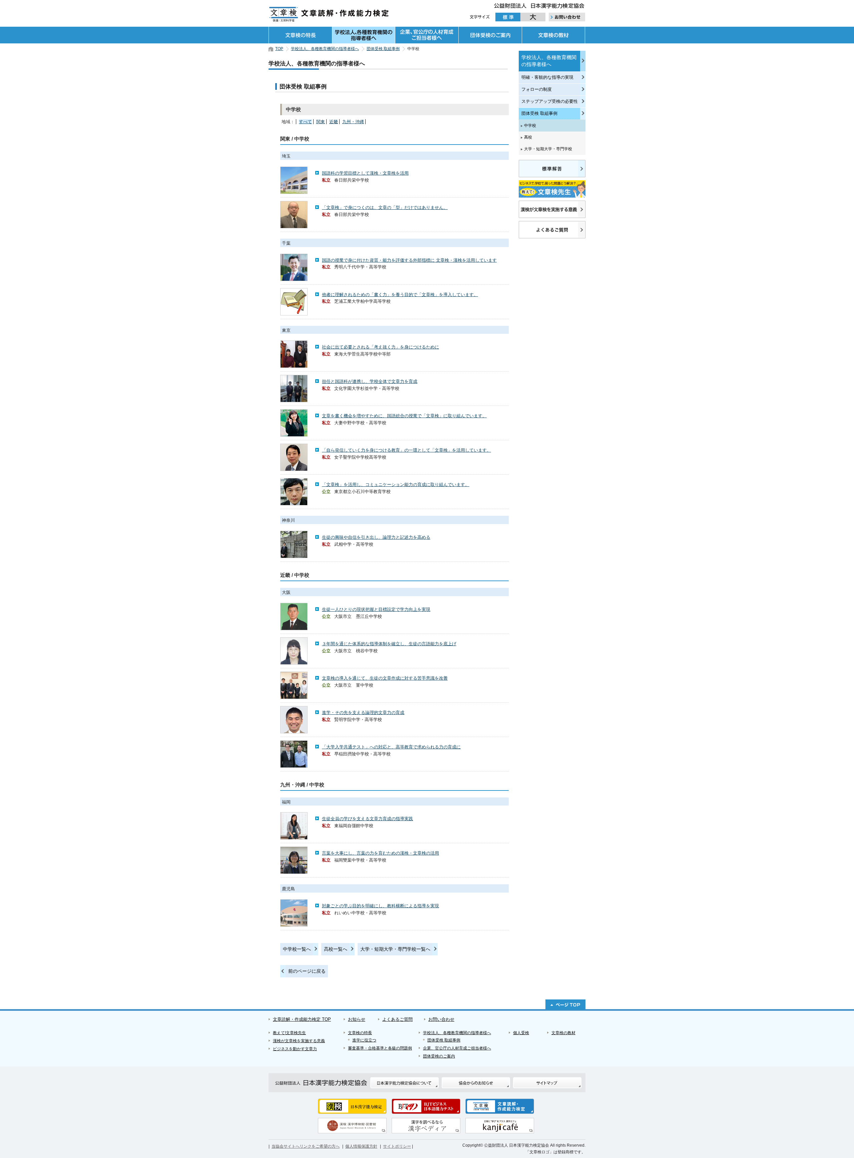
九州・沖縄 (353, 121)
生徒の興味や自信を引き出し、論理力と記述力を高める (376, 537)
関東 (320, 121)
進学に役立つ (364, 1040)
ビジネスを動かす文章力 (295, 1049)
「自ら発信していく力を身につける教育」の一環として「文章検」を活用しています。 (406, 450)
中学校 (530, 125)
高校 (528, 137)
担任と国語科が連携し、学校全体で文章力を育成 (369, 381)
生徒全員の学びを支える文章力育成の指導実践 (367, 818)
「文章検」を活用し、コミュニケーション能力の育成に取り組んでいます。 (395, 484)
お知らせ (356, 1019)
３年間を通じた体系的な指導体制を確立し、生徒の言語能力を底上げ (389, 643)
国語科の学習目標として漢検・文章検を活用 (365, 173)
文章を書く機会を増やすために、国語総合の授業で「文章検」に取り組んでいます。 (404, 415)
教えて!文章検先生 (289, 1032)
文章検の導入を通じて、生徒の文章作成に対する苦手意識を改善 (385, 678)
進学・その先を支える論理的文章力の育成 (363, 712)
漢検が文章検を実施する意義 (299, 1040)
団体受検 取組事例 (383, 48)
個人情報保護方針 (361, 1146)
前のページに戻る (307, 971)
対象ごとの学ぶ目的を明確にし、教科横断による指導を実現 (380, 905)
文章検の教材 (553, 35)
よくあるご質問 (397, 1019)
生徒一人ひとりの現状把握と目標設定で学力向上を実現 (376, 609)
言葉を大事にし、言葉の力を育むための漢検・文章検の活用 (380, 853)
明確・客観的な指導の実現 (547, 77)
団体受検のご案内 (490, 35)
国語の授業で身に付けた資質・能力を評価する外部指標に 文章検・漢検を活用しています (409, 260)
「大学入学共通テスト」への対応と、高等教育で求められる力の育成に (391, 746)
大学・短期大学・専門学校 (548, 149)
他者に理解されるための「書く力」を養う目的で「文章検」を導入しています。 (400, 294)
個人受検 (521, 1032)
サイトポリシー (397, 1146)
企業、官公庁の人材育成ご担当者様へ (426, 35)
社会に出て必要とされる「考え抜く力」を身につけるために (380, 347)
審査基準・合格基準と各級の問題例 (380, 1048)
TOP (279, 48)
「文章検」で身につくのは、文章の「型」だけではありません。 (385, 207)
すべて (305, 121)
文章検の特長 (300, 35)
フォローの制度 (536, 89)
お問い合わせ (441, 1019)
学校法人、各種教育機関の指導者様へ (363, 35)
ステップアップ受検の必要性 (549, 101)
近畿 (333, 121)
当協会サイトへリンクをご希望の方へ (306, 1146)
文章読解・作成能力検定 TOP (302, 1019)
